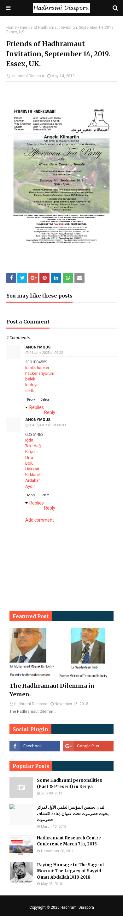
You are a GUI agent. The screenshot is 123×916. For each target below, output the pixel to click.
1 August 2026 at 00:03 (47, 425)
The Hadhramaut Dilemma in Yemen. (52, 690)
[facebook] (34, 746)
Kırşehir (32, 451)
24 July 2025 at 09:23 (46, 353)
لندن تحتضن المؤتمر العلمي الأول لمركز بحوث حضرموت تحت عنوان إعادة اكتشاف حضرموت (73, 813)
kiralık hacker (37, 367)
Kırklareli (33, 474)
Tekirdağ (33, 445)
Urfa (29, 457)
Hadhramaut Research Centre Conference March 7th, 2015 (69, 841)
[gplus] (88, 746)
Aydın (30, 486)
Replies (36, 407)
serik (29, 390)
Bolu (29, 463)
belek (30, 379)
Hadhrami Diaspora (27, 76)
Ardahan (33, 480)
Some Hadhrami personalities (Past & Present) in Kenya (69, 783)
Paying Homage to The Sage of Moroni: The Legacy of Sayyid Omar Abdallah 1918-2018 (70, 871)
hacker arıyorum (39, 373)
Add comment (39, 520)
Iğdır (29, 440)
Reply (31, 399)
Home (11, 27)
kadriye (31, 384)
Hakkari (32, 469)
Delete (44, 399)
